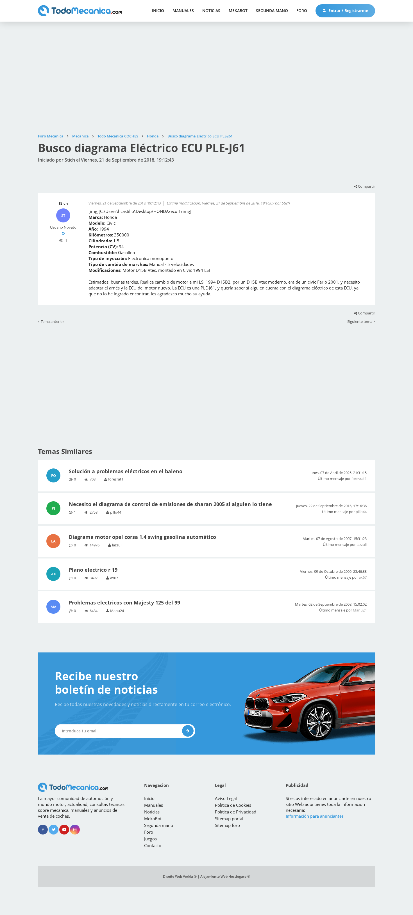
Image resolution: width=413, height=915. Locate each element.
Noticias (211, 10)
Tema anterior (52, 321)
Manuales (183, 10)
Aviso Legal (226, 798)
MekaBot (238, 10)
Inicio (158, 10)
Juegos (150, 839)
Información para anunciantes (315, 816)
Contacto (152, 845)
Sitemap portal (229, 818)
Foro (301, 10)
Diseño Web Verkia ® (180, 876)
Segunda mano (272, 10)
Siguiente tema (359, 321)
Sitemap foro (227, 825)
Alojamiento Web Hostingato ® (225, 876)
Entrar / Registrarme (347, 10)
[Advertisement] (206, 77)
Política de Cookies (233, 805)
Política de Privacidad (235, 812)
